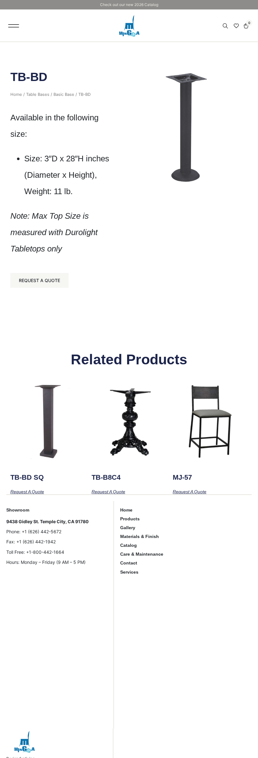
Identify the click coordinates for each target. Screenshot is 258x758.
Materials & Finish (139, 536)
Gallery (127, 527)
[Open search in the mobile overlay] (226, 26)
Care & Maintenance (141, 554)
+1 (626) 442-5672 (41, 531)
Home (16, 94)
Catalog (128, 545)
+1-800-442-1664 (45, 552)
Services (129, 572)
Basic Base (63, 94)
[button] (13, 25)
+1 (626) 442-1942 (36, 541)
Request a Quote (39, 280)
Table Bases (37, 94)
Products (130, 518)
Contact (128, 562)
